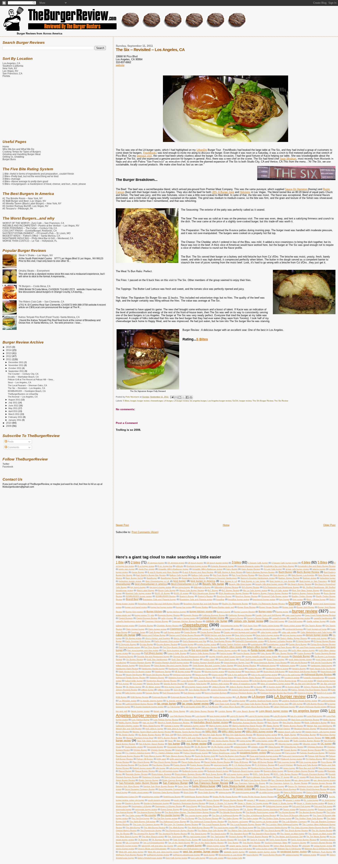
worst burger (209, 855)
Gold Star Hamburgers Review (185, 659)
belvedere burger (327, 578)
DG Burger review (133, 638)
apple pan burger (127, 569)
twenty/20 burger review (127, 846)
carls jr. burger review (186, 618)
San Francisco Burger (175, 782)
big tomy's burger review (161, 587)
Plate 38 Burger (241, 762)
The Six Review (281, 401)
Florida (244, 650)
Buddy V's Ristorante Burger (235, 604)
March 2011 (14, 414)
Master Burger (272, 726)
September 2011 (16, 371)
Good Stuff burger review (251, 659)
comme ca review (241, 629)
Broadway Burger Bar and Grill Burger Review (159, 604)
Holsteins (245, 192)
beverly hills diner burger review (269, 584)
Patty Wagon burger (153, 756)
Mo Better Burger (126, 735)
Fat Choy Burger (151, 647)
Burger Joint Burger (305, 607)
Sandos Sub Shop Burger (128, 786)
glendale (285, 656)
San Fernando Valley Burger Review (138, 783)
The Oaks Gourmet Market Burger (272, 827)
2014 (9, 350)
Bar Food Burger (220, 575)
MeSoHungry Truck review (259, 729)
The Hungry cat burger (238, 821)
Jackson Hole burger (197, 684)
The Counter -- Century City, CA (23, 374)
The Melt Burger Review (154, 827)
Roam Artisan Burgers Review (188, 774)
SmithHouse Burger (172, 797)
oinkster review (257, 747)
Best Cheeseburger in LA (157, 581)
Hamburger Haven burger (206, 669)
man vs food (148, 722)
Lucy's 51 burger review (259, 716)
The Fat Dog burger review (165, 818)
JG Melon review (153, 687)
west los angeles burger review (201, 851)
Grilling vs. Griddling (13, 156)
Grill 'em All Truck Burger (322, 662)
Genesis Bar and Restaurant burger (153, 656)
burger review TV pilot (144, 615)
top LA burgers (132, 843)
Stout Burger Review (210, 806)
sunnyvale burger (123, 809)
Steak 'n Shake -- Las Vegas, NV (36, 255)
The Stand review (218, 834)
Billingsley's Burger (202, 587)
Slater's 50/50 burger (293, 792)
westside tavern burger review (262, 852)
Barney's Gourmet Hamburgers (223, 578)
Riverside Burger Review (137, 774)
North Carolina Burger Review (306, 741)
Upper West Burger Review (285, 846)
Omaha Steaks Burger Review (212, 750)
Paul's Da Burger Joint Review (232, 756)
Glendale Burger (301, 656)
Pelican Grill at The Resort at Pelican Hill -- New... (31, 379)
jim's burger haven (172, 687)
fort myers (136, 653)
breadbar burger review (238, 599)
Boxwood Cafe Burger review (274, 596)
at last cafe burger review (297, 569)
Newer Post (122, 525)
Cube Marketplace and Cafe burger (316, 632)
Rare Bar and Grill (307, 768)
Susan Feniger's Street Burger (225, 809)
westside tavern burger (234, 852)
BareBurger (152, 578)
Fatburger (193, 647)
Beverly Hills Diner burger (240, 584)
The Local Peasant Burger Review (246, 824)
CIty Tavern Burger (313, 625)
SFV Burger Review (264, 789)
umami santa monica (238, 846)
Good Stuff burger (227, 659)
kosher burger (203, 697)
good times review (324, 659)
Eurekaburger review (275, 644)
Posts (10, 441)
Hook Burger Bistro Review (249, 677)
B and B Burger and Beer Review (163, 572)
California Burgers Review (240, 615)
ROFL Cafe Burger (261, 774)
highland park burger (182, 675)
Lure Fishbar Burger (140, 720)
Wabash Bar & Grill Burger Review (320, 849)
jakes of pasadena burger (245, 684)
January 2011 (15, 420)
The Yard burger (175, 836)
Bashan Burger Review (288, 578)
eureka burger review (206, 644)
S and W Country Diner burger (206, 780)
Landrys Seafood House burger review (299, 701)
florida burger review (262, 650)
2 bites (135, 562)
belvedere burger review (130, 581)
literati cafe (159, 711)
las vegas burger (166, 703)
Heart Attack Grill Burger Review (302, 671)
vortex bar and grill (217, 849)
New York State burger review (150, 741)
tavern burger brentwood (268, 809)
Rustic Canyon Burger (149, 780)
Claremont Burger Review (184, 629)
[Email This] (176, 397)
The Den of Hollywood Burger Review (259, 815)
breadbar (220, 599)
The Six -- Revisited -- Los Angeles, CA (26, 388)
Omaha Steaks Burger (185, 750)
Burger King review (134, 612)
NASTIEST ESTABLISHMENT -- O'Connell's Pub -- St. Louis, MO (36, 233)
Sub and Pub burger (301, 806)
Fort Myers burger (153, 653)
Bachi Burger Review (308, 572)
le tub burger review (192, 707)
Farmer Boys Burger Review (323, 644)
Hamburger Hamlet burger (153, 669)
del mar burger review (292, 635)
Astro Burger (232, 569)
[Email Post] (171, 397)
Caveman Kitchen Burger (156, 621)
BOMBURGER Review (166, 596)
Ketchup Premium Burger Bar (243, 693)
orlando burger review (270, 750)
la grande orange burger (151, 701)
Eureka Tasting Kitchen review (233, 644)
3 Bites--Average (11, 179)
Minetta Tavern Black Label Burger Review (151, 732)
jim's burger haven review (196, 687)
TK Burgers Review (160, 840)
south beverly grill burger (159, 800)
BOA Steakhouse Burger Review (234, 593)
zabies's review (309, 855)
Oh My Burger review (220, 747)
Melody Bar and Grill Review (129, 729)
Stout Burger (191, 806)
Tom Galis (241, 840)
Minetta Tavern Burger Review (188, 732)
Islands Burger (153, 684)
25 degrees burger (155, 563)
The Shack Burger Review (296, 830)
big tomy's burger (138, 587)
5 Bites (202, 339)
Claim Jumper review (157, 629)
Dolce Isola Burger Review (241, 638)
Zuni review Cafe (234, 858)
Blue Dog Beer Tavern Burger (305, 590)
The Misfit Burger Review (199, 827)
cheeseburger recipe (229, 625)
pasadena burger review (253, 752)
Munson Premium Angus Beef (140, 738)
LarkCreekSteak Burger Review (139, 704)
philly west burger (177, 759)
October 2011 (15, 368)
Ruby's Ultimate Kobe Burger (259, 777)
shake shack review (140, 792)
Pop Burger (143, 765)
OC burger (326, 743)
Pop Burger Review (161, 765)
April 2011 (13, 411)
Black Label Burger (145, 590)
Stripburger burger (254, 806)
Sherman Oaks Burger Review (166, 792)
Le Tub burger (173, 707)
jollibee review (163, 690)
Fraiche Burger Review (246, 653)
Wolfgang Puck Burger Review (129, 855)
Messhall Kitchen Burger (305, 729)
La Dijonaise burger (327, 697)
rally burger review (177, 768)
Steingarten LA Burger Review (168, 806)
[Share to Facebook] (187, 397)
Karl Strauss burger (171, 693)
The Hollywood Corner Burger (172, 821)
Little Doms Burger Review (202, 711)
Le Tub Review (211, 707)
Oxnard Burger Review (310, 750)
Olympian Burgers (315, 747)
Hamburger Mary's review (277, 669)
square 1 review (293, 800)
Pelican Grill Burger (316, 756)
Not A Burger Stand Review (151, 744)
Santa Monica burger (204, 786)
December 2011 (16, 362)
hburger (197, 671)
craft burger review (172, 632)
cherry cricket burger (270, 625)
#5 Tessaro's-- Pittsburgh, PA (18, 208)
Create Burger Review (210, 632)
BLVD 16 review (181, 593)
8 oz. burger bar (165, 566)
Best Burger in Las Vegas (253, 581)
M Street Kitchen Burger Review (221, 720)
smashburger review (151, 797)
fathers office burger (257, 647)
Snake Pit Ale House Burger (225, 797)
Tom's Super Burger (278, 840)
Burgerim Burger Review (169, 615)
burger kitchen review (201, 611)
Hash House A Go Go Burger (322, 669)
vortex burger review (265, 849)
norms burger (245, 741)
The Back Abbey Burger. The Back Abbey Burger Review (190, 812)
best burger (179, 581)
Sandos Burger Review (321, 783)
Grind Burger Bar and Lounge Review (171, 665)
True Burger (233, 843)
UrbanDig (202, 149)
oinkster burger (240, 747)
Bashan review (309, 578)
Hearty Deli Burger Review (157, 675)
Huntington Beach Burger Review (161, 681)
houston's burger (273, 677)
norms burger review (264, 741)
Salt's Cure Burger (232, 780)
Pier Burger (250, 759)
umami (180, 846)
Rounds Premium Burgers (313, 774)
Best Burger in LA (228, 581)
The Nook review (245, 827)
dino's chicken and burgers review (189, 638)
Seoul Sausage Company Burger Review (176, 789)
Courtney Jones (138, 632)
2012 (9, 356)
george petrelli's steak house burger (225, 656)
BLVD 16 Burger (162, 593)
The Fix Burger (187, 818)
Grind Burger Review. (246, 665)
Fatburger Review (209, 647)
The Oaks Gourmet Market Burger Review (309, 827)
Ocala (118, 747)
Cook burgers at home (316, 629)
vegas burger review (323, 846)
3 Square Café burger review (284, 563)
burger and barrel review (136, 607)
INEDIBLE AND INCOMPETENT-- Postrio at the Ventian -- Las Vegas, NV (41, 225)
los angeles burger (198, 401)
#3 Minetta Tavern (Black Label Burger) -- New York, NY (32, 203)
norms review (283, 741)
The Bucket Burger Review (311, 812)
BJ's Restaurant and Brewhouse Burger (281, 587)
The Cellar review (133, 815)
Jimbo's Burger (219, 687)
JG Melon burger (133, 687)
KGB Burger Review (139, 697)
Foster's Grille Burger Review (203, 653)
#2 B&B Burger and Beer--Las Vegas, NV (24, 201)
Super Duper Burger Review (195, 809)
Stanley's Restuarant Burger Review (189, 803)
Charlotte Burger (145, 625)
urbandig (306, 846)
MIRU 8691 (211, 731)
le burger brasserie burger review (149, 707)
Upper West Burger (261, 846)
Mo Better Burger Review (149, 735)
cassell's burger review (300, 618)
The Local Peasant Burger (214, 824)
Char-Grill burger (276, 621)
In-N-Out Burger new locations (235, 681)
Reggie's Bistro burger (273, 771)
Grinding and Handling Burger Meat (21, 154)
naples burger (218, 738)
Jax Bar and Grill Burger (305, 684)
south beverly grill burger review (188, 800)
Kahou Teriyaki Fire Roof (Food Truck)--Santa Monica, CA (49, 317)
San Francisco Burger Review (211, 782)
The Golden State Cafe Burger (309, 818)
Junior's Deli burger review (243, 690)
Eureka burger (187, 644)
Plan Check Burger (141, 762)
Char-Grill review (295, 621)
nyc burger (174, 743)
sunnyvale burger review (146, 809)
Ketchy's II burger (305, 693)
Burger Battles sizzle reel (223, 607)
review (321, 771)
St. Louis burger (311, 800)
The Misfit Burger (176, 827)
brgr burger (284, 599)
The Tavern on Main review (320, 834)
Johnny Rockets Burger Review (318, 687)
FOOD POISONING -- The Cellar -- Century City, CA (30, 228)
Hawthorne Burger (163, 671)
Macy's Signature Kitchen (251, 720)
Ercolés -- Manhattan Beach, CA (23, 377)
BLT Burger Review (230, 590)
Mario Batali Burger (151, 726)
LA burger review (181, 401)
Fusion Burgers (304, 653)
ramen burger (289, 768)
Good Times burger (275, 659)
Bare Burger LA (280, 575)
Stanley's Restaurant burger (156, 803)
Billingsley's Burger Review (226, 587)
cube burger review (269, 632)
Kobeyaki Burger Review (182, 697)
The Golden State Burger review (276, 818)
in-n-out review (306, 681)
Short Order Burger (206, 792)
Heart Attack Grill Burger (274, 671)
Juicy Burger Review (198, 690)
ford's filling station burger (303, 650)
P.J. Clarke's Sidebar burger (138, 753)
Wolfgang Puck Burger (321, 852)
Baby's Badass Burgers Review (260, 572)
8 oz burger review (146, 566)
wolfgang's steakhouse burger (186, 855)
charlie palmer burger (316, 621)
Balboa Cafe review (200, 575)
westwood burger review (293, 851)
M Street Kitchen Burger (193, 720)
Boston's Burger (187, 596)
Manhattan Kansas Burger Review (248, 722)
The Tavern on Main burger (292, 834)
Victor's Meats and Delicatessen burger (187, 849)
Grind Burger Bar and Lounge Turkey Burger (212, 665)
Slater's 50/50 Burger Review (319, 792)
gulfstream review (288, 665)
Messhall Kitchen (282, 729)
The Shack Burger (272, 830)
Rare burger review (326, 768)
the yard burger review (196, 836)
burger (133, 401)
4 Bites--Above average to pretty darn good (25, 181)
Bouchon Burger (224, 596)
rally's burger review (213, 768)
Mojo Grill (169, 735)
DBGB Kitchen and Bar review (217, 635)
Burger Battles (201, 607)
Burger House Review (269, 607)
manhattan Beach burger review (210, 722)
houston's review (292, 677)
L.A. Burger (241, 697)
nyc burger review (196, 743)
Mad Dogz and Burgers (277, 720)
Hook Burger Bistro (224, 677)
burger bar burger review (161, 607)
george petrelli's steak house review (261, 656)
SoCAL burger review (241, 401)
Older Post (329, 525)
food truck (283, 650)
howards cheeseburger (313, 677)
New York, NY (10, 68)
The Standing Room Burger (264, 834)
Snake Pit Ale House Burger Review (257, 797)
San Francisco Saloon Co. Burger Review (288, 783)
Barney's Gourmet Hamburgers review (258, 578)
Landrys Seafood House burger (263, 701)
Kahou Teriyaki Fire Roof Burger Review (309, 690)
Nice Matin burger (185, 741)
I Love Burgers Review (207, 681)
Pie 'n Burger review (233, 759)
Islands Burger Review (174, 684)
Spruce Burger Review (233, 800)
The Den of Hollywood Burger (225, 815)
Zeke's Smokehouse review (150, 858)
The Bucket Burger (286, 812)
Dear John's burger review (267, 635)
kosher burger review (222, 697)
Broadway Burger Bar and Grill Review (200, 604)
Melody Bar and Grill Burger (319, 726)
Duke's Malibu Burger (266, 638)
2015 (9, 347)
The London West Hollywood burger (281, 824)
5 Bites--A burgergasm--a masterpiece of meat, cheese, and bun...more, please (44, 184)
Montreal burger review (266, 735)
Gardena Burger (126, 656)
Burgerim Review (190, 615)
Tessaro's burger (306, 809)
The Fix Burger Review (208, 818)
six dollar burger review (269, 792)
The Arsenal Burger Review (149, 812)
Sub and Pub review (323, 806)
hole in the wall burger (237, 675)
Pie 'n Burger (214, 759)
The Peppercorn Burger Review (179, 830)
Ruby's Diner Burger (173, 777)
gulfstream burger (268, 665)
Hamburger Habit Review (127, 669)
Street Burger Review (232, 806)
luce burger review (218, 716)
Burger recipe (282, 612)
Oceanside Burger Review (179, 747)
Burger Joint (287, 607)
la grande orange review (177, 701)
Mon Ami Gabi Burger (212, 735)
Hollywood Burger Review (318, 674)
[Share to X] (183, 397)
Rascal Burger (125, 771)
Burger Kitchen (154, 611)
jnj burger (258, 687)
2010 (9, 423)
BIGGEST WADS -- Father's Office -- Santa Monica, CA (31, 235)
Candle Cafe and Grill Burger (268, 615)
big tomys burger (182, 587)
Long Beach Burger (245, 711)
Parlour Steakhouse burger (195, 753)
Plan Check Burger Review (165, 762)
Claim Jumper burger (135, 629)
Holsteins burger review (178, 677)
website (120, 65)
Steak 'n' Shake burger (282, 803)
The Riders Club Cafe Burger (210, 830)
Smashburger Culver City (127, 797)
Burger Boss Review (246, 607)
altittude (179, 566)
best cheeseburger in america (151, 584)
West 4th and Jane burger (131, 852)
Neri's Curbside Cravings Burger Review (303, 738)
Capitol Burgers (126, 618)
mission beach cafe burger (290, 732)
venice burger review (125, 849)
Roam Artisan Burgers (161, 774)
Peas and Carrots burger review (264, 756)
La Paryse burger (200, 701)
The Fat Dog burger (140, 818)
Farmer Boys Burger (298, 644)
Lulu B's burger (280, 716)
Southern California (13, 66)
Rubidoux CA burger (151, 777)
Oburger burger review (288, 744)
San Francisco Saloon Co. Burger (249, 783)
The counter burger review (196, 815)
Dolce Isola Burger (217, 638)
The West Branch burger (127, 836)
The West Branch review (153, 836)
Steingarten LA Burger (141, 806)
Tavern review (289, 809)
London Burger (225, 711)
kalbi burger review (133, 693)
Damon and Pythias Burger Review (185, 635)
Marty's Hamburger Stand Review (247, 726)
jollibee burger (147, 690)
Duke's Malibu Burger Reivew (293, 638)
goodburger (121, 662)
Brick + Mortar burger (316, 599)
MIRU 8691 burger (232, 731)
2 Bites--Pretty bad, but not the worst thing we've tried (30, 176)
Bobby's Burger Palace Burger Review (270, 593)
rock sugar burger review (238, 774)
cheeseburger (156, 401)
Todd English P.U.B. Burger (185, 840)
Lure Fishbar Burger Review (165, 720)
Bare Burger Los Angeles (303, 575)
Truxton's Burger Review (321, 843)
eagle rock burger (319, 638)
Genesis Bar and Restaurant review (189, 656)
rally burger (160, 768)
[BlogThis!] (180, 397)
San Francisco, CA (12, 73)
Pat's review (290, 753)
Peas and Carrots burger (293, 756)
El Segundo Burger (127, 644)
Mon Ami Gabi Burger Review (239, 735)
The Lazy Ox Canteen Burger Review (181, 824)
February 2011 (15, 417)
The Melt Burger (133, 827)
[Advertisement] (187, 519)
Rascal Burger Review (145, 771)
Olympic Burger (140, 750)
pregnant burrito (221, 765)
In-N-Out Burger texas (287, 681)
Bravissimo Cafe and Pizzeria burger (159, 599)
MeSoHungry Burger (204, 729)
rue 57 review (299, 777)
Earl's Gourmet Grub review (166, 641)
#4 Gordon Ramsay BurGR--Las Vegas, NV (25, 206)
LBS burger (297, 704)
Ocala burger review (134, 747)
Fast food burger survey (129, 647)
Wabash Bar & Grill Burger (289, 849)
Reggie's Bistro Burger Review (301, 771)
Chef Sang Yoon (250, 625)
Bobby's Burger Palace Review (306, 593)
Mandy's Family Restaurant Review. (174, 722)
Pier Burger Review (268, 759)
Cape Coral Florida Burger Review (320, 615)
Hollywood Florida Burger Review (131, 677)
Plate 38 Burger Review (262, 762)
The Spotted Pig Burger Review (172, 834)
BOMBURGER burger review (139, 596)
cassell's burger (279, 618)
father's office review (231, 647)
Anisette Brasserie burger (222, 566)
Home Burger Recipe (202, 677)
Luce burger (200, 716)
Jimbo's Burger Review (239, 687)
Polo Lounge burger (286, 762)
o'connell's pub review (223, 744)
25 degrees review (176, 563)
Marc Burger (273, 722)
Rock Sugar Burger (214, 774)
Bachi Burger (286, 572)
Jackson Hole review (219, 684)
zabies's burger (292, 855)
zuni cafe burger (198, 858)
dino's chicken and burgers (157, 638)
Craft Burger (154, 632)
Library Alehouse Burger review (313, 707)
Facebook (8, 466)
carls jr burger (167, 618)
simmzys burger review (245, 792)
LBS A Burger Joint (280, 704)
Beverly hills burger (213, 583)
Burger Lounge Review (244, 612)
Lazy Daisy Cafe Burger (225, 704)
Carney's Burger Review (258, 618)
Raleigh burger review (142, 768)
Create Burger (190, 632)
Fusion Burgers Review (325, 653)
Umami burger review (216, 846)
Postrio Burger (179, 765)
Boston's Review (205, 596)
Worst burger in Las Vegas (230, 855)
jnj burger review (273, 687)
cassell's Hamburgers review (128, 621)
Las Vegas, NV (10, 71)
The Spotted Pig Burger (144, 834)
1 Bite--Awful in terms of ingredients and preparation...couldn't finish (38, 173)
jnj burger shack (292, 687)
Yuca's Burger (252, 855)
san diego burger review (324, 780)
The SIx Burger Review (263, 401)
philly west (161, 759)
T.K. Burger (248, 809)
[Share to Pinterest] (191, 397)
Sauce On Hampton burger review (303, 786)
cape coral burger (293, 615)
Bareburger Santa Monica (193, 578)
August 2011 (14, 399)
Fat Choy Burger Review (174, 647)
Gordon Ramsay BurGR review (206, 662)
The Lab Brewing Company (294, 821)
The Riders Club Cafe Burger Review (244, 830)
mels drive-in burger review (179, 729)
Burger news (265, 611)
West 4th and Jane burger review (163, 852)
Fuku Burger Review (284, 653)
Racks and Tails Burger (307, 765)
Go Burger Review (134, 659)
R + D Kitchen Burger (241, 765)
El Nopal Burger (303, 641)
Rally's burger (195, 768)
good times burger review (300, 659)
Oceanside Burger (155, 747)
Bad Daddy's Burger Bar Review (151, 575)
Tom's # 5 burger (258, 840)
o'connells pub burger (246, 744)
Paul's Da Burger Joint (205, 756)
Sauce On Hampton (296, 189)
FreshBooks (150, 152)
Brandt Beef (132, 599)
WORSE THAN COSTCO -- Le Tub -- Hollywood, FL (30, 241)
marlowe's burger (172, 726)
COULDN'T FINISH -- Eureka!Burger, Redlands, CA (30, 230)
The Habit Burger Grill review (142, 821)
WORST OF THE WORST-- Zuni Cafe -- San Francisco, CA (33, 223)
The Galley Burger (230, 818)
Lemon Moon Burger (231, 707)
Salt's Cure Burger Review (256, 780)
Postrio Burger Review (200, 765)
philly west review (197, 759)
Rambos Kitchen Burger (236, 768)
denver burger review (317, 635)
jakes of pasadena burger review (275, 684)
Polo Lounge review (308, 762)
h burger (303, 665)
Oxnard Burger (290, 750)
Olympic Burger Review (161, 750)
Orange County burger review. (243, 750)
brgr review (298, 599)
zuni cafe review (216, 858)
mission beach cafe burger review (320, 732)
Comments (13, 447)
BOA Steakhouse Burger (203, 593)
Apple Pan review (146, 569)
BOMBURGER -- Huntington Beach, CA (27, 391)
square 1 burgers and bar (270, 800)
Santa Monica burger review (238, 786)
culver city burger (125, 634)
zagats (323, 855)
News (170, 741)
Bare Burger (264, 575)
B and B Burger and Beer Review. (198, 572)
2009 (9, 426)
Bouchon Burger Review (246, 596)
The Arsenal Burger (124, 812)
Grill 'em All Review (298, 662)
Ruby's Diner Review (233, 777)
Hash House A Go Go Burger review (135, 671)
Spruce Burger (212, 800)
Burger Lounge (223, 612)
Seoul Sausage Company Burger (140, 789)
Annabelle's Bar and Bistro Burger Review (316, 566)
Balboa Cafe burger (178, 575)
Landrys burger (238, 701)
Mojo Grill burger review (188, 735)
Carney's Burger (236, 618)
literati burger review (140, 711)
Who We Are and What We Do (18, 149)
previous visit (144, 155)
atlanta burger (319, 569)
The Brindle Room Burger (230, 812)
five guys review (200, 650)
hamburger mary (255, 669)
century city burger (216, 621)
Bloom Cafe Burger (166, 590)
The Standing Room (239, 834)
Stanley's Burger (132, 803)
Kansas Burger (152, 693)
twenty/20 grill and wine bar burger (157, 846)
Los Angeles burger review (219, 401)
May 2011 (13, 408)
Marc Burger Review (291, 722)
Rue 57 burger (282, 777)
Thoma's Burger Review (257, 836)
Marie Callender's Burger (315, 722)
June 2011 (13, 405)
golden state (209, 659)
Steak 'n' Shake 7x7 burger (221, 803)
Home (226, 525)
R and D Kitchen (285, 765)
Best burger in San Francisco (313, 581)
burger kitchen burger (176, 612)
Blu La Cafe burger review (255, 590)
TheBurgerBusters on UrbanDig (23, 394)
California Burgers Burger (213, 615)
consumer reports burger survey (267, 629)
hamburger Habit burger (321, 665)
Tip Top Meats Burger (316, 836)
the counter (150, 815)
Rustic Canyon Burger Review (175, 780)
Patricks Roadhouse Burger (312, 753)
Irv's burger (124, 684)
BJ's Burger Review (251, 587)
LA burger (168, 401)
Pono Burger (327, 762)
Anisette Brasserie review (248, 566)
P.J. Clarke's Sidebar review (167, 753)
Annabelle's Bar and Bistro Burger (278, 566)
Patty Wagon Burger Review (178, 756)
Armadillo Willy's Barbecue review (207, 569)
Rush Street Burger (318, 777)
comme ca (206, 629)
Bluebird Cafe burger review (138, 593)
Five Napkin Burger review (225, 650)
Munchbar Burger (308, 735)
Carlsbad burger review (212, 618)
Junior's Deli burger (219, 690)
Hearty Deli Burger (134, 675)
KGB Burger (121, 697)
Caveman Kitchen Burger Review (187, 621)
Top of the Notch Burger (179, 843)
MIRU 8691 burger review (259, 731)
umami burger (194, 845)
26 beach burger (195, 563)
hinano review (217, 675)
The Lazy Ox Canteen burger (146, 824)
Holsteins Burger (157, 677)
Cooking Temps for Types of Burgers (22, 151)
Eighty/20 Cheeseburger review (249, 641)
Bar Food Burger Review (243, 575)
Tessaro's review (325, 809)
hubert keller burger (134, 681)
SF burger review (242, 789)
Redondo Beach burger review (246, 771)
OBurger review (310, 744)
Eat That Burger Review (221, 641)
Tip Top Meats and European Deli (287, 836)
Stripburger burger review (277, 806)
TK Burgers (143, 840)
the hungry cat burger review (265, 821)
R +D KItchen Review (264, 765)
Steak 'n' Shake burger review (310, 803)
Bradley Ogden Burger (302, 596)
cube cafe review (289, 632)
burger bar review (184, 607)
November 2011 (16, 365)
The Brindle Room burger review (260, 812)
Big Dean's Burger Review (299, 584)
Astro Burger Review (250, 569)
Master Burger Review (293, 726)
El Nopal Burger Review (324, 641)
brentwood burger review (264, 599)
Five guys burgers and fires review (142, 650)
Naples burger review (238, 738)
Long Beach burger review (273, 711)
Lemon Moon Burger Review (257, 707)
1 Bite (120, 562)
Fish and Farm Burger (282, 647)
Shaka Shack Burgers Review (313, 789)
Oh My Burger (200, 747)
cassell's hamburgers (323, 618)
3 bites (236, 562)
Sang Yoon (183, 786)
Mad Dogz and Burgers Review (305, 720)
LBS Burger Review (315, 704)
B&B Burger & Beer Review (229, 572)
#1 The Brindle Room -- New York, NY (23, 198)
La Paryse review (220, 701)
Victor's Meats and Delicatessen (152, 849)
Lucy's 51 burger (237, 716)
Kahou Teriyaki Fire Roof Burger (273, 690)
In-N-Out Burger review (262, 681)
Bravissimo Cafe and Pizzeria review (196, 599)
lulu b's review (296, 716)
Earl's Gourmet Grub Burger (138, 641)
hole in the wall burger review (264, 675)
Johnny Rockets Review (127, 690)
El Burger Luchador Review (279, 641)
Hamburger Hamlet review (179, 669)
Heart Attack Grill (252, 671)
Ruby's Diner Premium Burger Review (203, 777)
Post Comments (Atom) (145, 532)
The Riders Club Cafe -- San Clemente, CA (41, 301)
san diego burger (302, 780)
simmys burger (225, 792)
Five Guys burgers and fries (175, 650)
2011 (9, 359)
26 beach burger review (217, 563)
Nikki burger (201, 741)
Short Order (188, 792)
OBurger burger (267, 744)
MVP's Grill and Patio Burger (194, 738)
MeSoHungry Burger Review (231, 729)
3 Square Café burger (258, 563)
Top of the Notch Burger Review (209, 843)
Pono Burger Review (125, 765)
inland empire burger (326, 681)
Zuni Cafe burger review (176, 858)
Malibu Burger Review (128, 722)
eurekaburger (257, 644)
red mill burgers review (168, 771)
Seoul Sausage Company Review (214, 789)
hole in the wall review (291, 675)
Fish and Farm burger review (309, 647)
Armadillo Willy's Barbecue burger (173, 569)
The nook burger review (224, 827)
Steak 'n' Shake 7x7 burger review (253, 803)
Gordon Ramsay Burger (140, 662)
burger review (143, 401)
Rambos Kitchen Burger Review (265, 768)
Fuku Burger (265, 653)
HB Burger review (182, 671)
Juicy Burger (179, 690)
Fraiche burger (226, 653)
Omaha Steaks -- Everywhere (34, 270)
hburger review (234, 671)
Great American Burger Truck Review (270, 662)
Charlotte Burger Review (168, 625)
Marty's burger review (218, 726)
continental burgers (294, 629)
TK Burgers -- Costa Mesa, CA (34, 286)
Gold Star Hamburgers (157, 659)
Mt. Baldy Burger (288, 735)
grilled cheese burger (125, 665)
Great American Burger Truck (237, 662)
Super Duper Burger (170, 809)
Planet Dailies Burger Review (217, 762)
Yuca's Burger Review (272, 855)
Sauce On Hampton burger (272, 786)
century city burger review (248, 621)
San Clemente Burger (281, 780)
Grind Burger (144, 665)
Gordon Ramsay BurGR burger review (172, 662)
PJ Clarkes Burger (314, 759)
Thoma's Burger (236, 836)
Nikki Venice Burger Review (223, 741)
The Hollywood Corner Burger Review (207, 821)
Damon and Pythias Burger (153, 635)
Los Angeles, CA (11, 63)
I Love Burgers (187, 681)
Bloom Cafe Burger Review (191, 590)
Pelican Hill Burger (145, 759)
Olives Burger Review (294, 747)
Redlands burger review (192, 771)
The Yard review (217, 836)
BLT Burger (213, 590)
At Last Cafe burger (273, 569)
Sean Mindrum (288, 158)
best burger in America (203, 581)
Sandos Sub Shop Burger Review (158, 786)
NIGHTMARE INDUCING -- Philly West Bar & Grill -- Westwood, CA (38, 238)
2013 (9, 353)
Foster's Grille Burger (176, 653)
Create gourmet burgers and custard (240, 632)
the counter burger (170, 815)
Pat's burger (275, 753)
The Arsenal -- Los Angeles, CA (23, 397)
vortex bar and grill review (240, 849)
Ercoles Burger (146, 644)
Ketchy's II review (325, 693)
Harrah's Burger (299, 669)
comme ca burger (222, 629)
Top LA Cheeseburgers (153, 843)
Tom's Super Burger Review (303, 840)
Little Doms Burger (176, 711)
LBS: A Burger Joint (223, 192)
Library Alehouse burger (284, 707)
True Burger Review (252, 843)
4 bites (305, 562)
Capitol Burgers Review (146, 618)
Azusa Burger (138, 572)
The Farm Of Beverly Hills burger (294, 815)
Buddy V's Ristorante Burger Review (268, 604)
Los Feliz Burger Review (180, 716)
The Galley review (250, 818)
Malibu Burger (329, 720)
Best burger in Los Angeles (282, 581)
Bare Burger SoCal (134, 578)
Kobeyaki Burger (159, 697)
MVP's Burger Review (167, 738)
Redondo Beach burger (217, 771)
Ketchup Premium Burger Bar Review (277, 693)
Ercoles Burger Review (167, 644)
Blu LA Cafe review (279, 590)
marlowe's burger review (194, 726)
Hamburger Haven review (232, 669)
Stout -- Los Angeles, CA (19, 382)
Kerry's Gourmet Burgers (216, 693)
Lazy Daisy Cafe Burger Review (254, 704)
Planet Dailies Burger (190, 762)
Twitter (6, 464)
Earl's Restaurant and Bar (194, 641)
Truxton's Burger (298, 843)
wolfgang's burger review (158, 855)
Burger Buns (9, 159)
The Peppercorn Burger (151, 830)
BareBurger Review (169, 578)
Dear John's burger (243, 635)
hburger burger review (214, 671)
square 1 (251, 800)
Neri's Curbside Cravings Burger (266, 738)
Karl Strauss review (192, 693)
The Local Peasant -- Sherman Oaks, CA (27, 385)
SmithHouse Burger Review (196, 797)
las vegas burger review (195, 703)
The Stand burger (199, 834)
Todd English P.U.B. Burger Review (218, 840)
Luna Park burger (315, 716)
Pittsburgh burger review (291, 759)
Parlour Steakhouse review (224, 753)
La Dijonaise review (127, 701)
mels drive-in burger (154, 729)
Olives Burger (274, 747)
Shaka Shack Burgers (286, 789)
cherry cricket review (292, 625)
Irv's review (138, 684)
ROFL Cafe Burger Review (285, 774)
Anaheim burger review (197, 566)
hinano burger (201, 675)
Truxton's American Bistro (276, 843)
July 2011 (13, 402)
